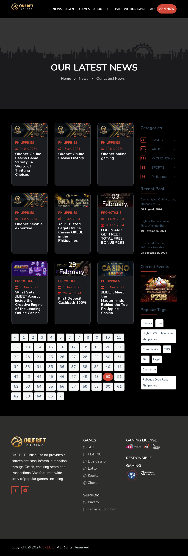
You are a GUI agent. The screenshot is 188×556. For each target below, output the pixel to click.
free (159, 323)
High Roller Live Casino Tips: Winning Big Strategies (156, 225)
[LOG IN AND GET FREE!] (159, 288)
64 (39, 396)
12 (16, 347)
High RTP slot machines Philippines (158, 336)
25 (50, 356)
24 (39, 356)
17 (73, 347)
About (98, 9)
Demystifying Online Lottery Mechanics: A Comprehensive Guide (158, 204)
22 (16, 356)
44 (39, 376)
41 (119, 366)
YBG (167, 349)
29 (96, 356)
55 (50, 386)
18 (85, 347)
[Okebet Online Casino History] (73, 130)
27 (73, 356)
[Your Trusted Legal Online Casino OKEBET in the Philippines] (73, 200)
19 (96, 347)
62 (16, 396)
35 (50, 366)
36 (62, 366)
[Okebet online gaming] (115, 130)
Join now (166, 9)
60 (108, 386)
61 (119, 386)
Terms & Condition (102, 509)
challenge (149, 369)
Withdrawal (134, 9)
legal (156, 359)
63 (27, 396)
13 (27, 347)
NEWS (57, 9)
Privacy (93, 502)
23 (27, 356)
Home (66, 78)
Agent (70, 9)
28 (85, 356)
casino (147, 323)
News (83, 78)
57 (73, 386)
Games (84, 9)
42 (16, 376)
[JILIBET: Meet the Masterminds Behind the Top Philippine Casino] (115, 268)
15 (50, 347)
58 (85, 386)
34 (39, 366)
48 (85, 376)
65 (50, 396)
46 (62, 376)
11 (119, 337)
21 (119, 347)
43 (27, 376)
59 (96, 386)
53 (27, 386)
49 (96, 376)
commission (151, 349)
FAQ (152, 9)
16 (62, 347)
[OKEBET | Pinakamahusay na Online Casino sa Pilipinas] (22, 7)
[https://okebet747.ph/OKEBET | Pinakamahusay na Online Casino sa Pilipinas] (28, 441)
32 (16, 366)
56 (62, 386)
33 (27, 366)
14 (39, 347)
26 (62, 356)
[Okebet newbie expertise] (29, 200)
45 (50, 376)
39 (96, 366)
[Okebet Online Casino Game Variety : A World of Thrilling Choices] (29, 130)
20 (108, 347)
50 (108, 376)
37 (73, 366)
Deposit (114, 9)
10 (107, 337)
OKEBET (49, 547)
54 (39, 386)
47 (73, 376)
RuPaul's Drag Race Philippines (155, 382)
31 (119, 356)
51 (119, 376)
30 (108, 356)
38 (85, 366)
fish (145, 359)
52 (16, 386)
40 (108, 366)
